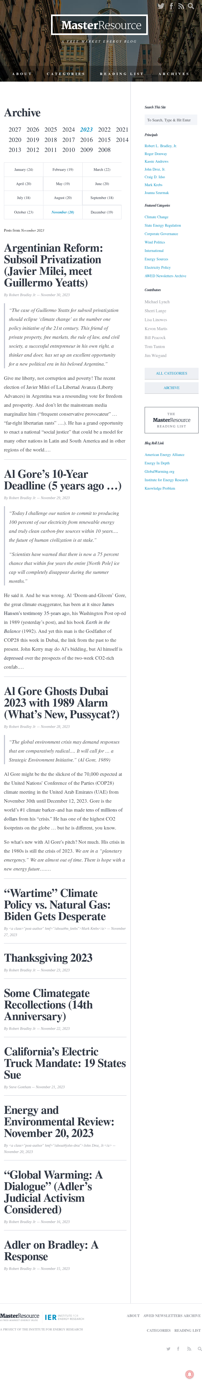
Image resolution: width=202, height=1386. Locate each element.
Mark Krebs (153, 184)
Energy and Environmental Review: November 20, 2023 (59, 1121)
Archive (172, 387)
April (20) (23, 183)
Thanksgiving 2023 (48, 957)
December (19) (102, 212)
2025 (50, 129)
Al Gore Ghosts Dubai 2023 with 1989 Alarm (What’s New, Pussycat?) (61, 702)
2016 (86, 139)
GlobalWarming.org (159, 471)
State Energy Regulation (163, 225)
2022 (104, 129)
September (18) (102, 197)
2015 (104, 139)
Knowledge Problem (160, 488)
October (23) (23, 212)
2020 (15, 139)
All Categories (171, 373)
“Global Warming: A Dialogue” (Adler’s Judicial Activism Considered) (53, 1191)
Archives (174, 73)
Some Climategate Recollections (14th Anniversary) (48, 1004)
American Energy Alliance (164, 454)
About (22, 73)
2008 (104, 149)
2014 (122, 139)
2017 (68, 139)
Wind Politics (155, 242)
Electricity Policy (158, 267)
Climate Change (156, 216)
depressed (13, 657)
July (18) (24, 197)
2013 (15, 149)
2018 (50, 139)
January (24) (23, 169)
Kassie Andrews (156, 161)
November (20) (63, 212)
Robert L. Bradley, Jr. (161, 145)
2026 (33, 129)
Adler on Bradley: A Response (51, 1250)
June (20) (102, 183)
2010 (68, 149)
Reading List (122, 73)
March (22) (102, 169)
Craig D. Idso (155, 176)
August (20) (63, 197)
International (154, 250)
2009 (86, 149)
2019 (33, 139)
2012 (33, 149)
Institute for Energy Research (166, 479)
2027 (15, 129)
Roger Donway (156, 153)
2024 (68, 129)
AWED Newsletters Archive (165, 275)
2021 (122, 129)
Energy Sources (156, 258)
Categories (66, 73)
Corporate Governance (161, 233)
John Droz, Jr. (155, 169)
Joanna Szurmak (157, 192)
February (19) (63, 169)
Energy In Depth (157, 462)
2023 (86, 129)
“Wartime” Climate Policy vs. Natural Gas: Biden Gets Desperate (57, 904)
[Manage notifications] (189, 1374)
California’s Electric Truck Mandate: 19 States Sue (65, 1062)
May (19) (63, 183)
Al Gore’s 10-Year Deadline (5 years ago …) (63, 479)
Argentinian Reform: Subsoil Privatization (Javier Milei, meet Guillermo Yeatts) (53, 264)
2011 (50, 149)
